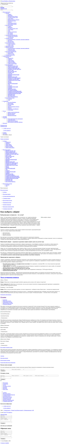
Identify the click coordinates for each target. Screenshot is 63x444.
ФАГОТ (9, 81)
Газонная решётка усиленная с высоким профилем (18, 39)
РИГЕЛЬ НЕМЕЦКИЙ (13, 83)
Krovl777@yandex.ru (8, 412)
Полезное (5, 117)
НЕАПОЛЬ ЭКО (11, 95)
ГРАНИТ (10, 82)
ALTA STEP (10, 52)
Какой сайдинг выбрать (13, 121)
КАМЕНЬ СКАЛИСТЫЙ (13, 79)
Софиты (9, 14)
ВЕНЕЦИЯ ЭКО (11, 94)
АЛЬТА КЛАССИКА (12, 63)
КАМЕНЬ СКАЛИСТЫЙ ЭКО (14, 69)
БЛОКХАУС (10, 58)
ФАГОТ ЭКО (11, 70)
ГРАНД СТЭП (11, 53)
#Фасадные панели (7, 300)
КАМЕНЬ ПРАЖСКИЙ (13, 86)
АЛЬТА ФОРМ (11, 61)
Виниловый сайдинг (12, 24)
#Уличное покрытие (7, 304)
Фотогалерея (10, 103)
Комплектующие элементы (13, 19)
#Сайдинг (5, 299)
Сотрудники (10, 109)
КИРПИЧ (10, 75)
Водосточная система (9, 42)
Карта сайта (5, 389)
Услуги (4, 111)
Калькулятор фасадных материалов (15, 118)
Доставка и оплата (7, 386)
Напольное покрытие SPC (10, 51)
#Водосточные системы (8, 303)
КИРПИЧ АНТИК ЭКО (13, 65)
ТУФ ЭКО (10, 73)
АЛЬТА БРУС (11, 60)
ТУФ (9, 84)
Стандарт (10, 98)
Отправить (3, 370)
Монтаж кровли (11, 114)
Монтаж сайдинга (11, 113)
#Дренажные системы (7, 302)
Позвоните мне (3, 8)
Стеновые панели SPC (10, 54)
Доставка (5, 116)
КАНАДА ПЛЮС (12, 62)
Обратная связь (3, 414)
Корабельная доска (12, 20)
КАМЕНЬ (10, 87)
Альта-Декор (10, 18)
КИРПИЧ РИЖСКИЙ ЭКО (14, 68)
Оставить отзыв (9, 347)
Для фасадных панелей (13, 36)
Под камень (10, 32)
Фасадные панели (9, 25)
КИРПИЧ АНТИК (12, 89)
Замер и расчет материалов (13, 112)
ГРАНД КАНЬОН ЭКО (13, 67)
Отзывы (9, 105)
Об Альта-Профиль (12, 102)
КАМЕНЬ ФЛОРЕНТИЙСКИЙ (14, 91)
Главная (4, 132)
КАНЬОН (10, 85)
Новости (10, 107)
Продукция (5, 382)
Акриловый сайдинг (12, 23)
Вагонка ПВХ (11, 41)
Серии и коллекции (7, 56)
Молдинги (10, 40)
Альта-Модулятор (11, 119)
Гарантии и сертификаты (13, 108)
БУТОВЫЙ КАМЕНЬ (12, 90)
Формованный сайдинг (13, 16)
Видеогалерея (11, 104)
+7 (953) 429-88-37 (7, 130)
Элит (9, 100)
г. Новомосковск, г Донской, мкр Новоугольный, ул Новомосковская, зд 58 (19, 410)
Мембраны (10, 15)
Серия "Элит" (11, 45)
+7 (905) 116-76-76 (7, 128)
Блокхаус (10, 21)
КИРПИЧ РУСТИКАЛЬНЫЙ (14, 78)
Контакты (5, 123)
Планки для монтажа (12, 31)
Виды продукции (6, 12)
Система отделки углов (13, 17)
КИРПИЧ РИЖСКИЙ (12, 76)
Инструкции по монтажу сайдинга (15, 122)
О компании (5, 101)
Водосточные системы (5, 360)
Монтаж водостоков (12, 115)
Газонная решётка (11, 50)
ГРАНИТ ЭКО (11, 72)
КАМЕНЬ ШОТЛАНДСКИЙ (14, 80)
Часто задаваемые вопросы (13, 106)
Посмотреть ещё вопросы (5, 294)
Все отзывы (2, 347)
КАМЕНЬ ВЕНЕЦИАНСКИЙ (14, 93)
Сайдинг (7, 13)
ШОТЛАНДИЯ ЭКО (12, 71)
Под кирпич (10, 34)
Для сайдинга (11, 37)
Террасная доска (11, 49)
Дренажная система (9, 46)
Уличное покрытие (9, 47)
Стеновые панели (9, 38)
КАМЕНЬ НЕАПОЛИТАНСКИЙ (15, 92)
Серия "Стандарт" (12, 43)
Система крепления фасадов (11, 35)
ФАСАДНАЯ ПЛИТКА (13, 96)
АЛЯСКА (10, 59)
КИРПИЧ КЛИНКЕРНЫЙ (13, 74)
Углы (9, 30)
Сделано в (4, 442)
